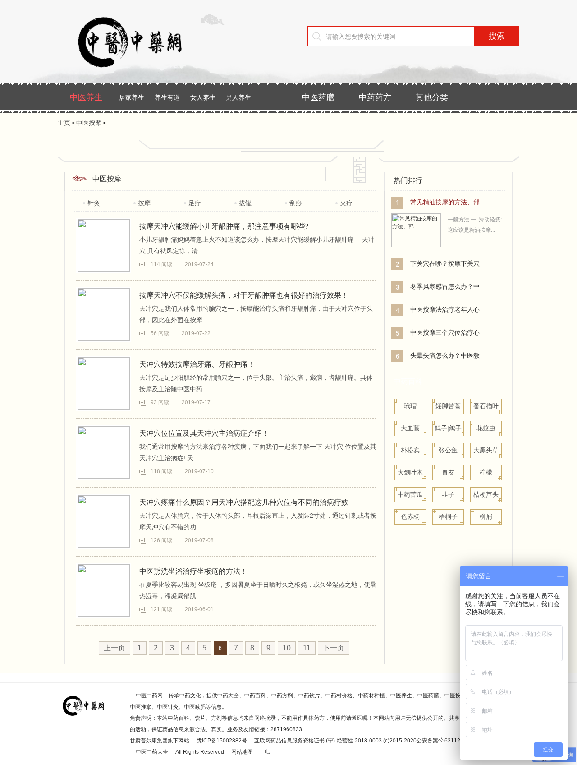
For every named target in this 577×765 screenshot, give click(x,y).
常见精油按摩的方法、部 (445, 202)
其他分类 (432, 97)
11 (307, 648)
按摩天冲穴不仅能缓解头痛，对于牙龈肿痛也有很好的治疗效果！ (243, 295)
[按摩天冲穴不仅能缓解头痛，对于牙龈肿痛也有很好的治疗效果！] (103, 314)
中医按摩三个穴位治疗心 (445, 332)
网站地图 (242, 752)
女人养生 (202, 97)
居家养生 (131, 97)
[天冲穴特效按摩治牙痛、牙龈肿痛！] (103, 383)
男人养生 (238, 97)
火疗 (346, 203)
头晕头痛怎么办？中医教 (445, 355)
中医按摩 (88, 122)
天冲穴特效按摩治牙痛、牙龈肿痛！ (197, 364)
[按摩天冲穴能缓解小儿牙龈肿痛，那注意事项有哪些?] (103, 245)
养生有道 (167, 97)
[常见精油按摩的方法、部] (416, 245)
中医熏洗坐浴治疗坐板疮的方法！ (193, 571)
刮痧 (295, 203)
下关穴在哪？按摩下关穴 (445, 263)
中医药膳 (318, 97)
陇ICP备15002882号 (222, 740)
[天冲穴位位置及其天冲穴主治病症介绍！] (103, 452)
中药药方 (375, 97)
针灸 (93, 203)
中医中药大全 (152, 752)
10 (287, 648)
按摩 (144, 203)
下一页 (333, 648)
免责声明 (140, 718)
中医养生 (86, 97)
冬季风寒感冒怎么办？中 (445, 286)
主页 (64, 122)
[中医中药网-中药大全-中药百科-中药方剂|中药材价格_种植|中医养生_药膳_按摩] (143, 74)
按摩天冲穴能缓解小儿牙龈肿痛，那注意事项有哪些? (223, 226)
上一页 (114, 648)
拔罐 (245, 203)
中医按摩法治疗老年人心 (445, 309)
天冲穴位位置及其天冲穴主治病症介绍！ (204, 433)
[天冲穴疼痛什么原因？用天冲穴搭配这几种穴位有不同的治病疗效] (103, 521)
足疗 (194, 203)
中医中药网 (149, 695)
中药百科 (408, 381)
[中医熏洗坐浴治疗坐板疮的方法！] (103, 590)
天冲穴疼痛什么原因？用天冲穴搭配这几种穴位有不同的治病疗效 (243, 502)
